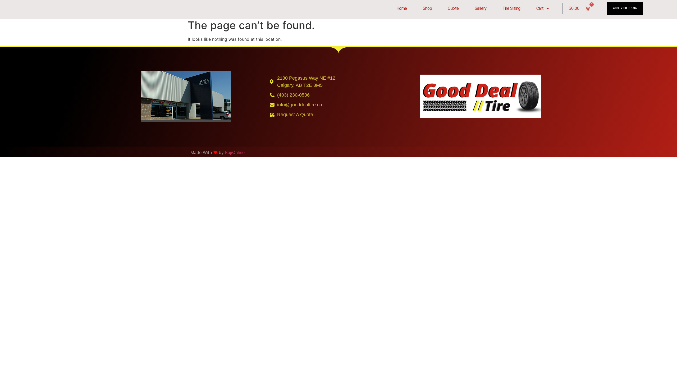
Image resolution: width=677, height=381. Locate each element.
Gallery (481, 8)
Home (401, 8)
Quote (453, 8)
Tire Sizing (511, 8)
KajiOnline (235, 152)
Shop (427, 8)
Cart (540, 8)
